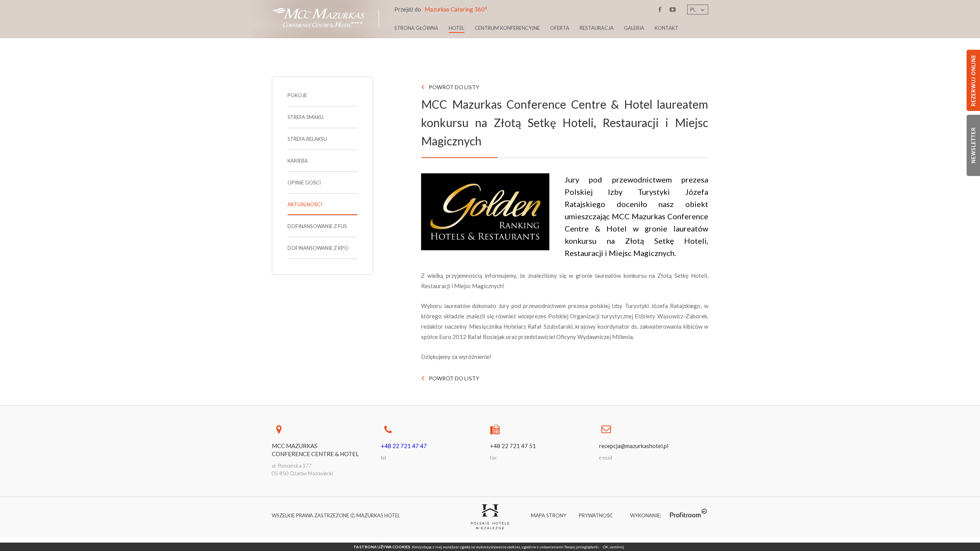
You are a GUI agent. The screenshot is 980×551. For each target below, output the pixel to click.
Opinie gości (304, 182)
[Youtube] (673, 11)
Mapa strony (548, 515)
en (693, 16)
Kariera (297, 161)
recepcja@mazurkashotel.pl (633, 445)
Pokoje (297, 95)
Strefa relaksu (307, 139)
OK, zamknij (613, 546)
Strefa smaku (305, 117)
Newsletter (973, 145)
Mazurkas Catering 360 (440, 9)
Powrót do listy (454, 87)
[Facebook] (660, 11)
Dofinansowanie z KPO (317, 248)
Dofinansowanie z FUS (317, 226)
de (693, 25)
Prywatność (596, 515)
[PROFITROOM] (689, 513)
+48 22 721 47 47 (404, 445)
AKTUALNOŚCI (304, 204)
